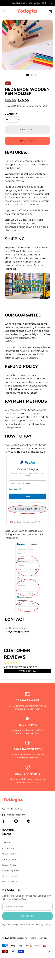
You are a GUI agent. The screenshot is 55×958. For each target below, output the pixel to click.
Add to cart (27, 129)
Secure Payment (10, 870)
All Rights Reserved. (36, 938)
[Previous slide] (6, 44)
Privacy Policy (9, 882)
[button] (50, 11)
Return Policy (9, 865)
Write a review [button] (27, 670)
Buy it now (27, 140)
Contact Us (8, 848)
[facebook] (3, 821)
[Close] (52, 3)
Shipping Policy (10, 859)
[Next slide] (48, 44)
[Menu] (4, 11)
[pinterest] (28, 821)
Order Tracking (10, 854)
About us (7, 843)
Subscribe (27, 916)
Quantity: (11, 113)
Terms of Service (10, 876)
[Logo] (28, 11)
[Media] (27, 45)
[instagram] (16, 821)
